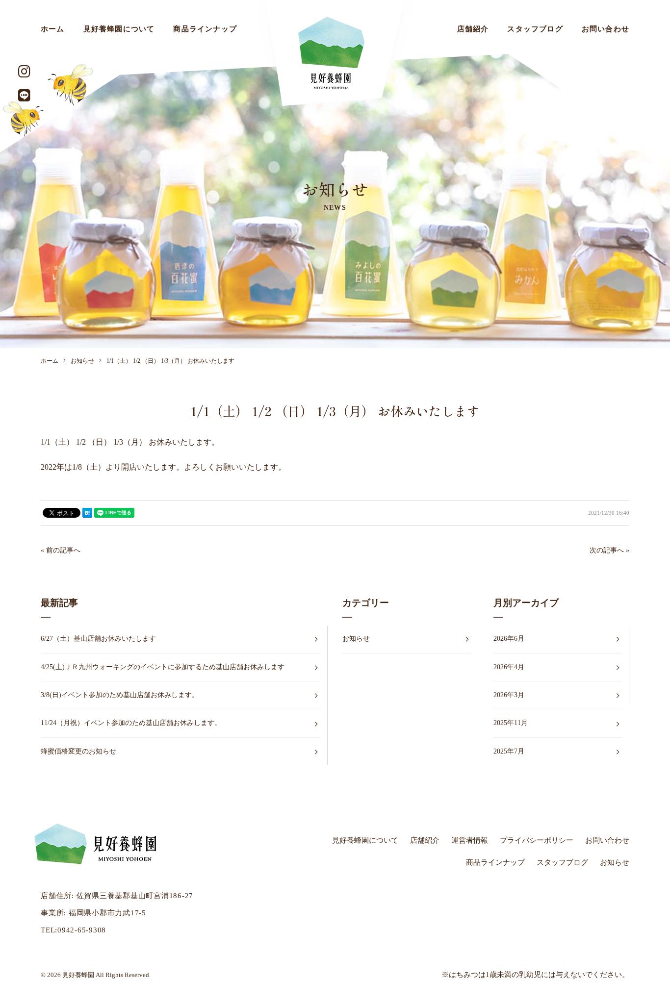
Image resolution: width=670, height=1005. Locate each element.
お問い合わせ (605, 29)
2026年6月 (508, 638)
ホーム (53, 29)
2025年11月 (510, 723)
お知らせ (356, 638)
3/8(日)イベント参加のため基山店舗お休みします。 (120, 695)
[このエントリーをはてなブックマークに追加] (87, 513)
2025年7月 (508, 751)
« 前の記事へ (60, 550)
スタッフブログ (535, 29)
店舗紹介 (473, 29)
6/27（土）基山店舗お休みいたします (98, 638)
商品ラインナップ (205, 29)
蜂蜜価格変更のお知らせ (78, 751)
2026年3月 (508, 695)
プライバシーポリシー (536, 840)
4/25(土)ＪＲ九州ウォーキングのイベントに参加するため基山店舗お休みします (162, 667)
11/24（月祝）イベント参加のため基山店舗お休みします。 (131, 723)
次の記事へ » (609, 550)
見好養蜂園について (119, 29)
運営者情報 (469, 840)
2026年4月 (508, 667)
